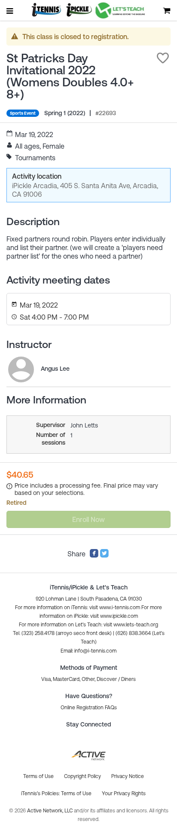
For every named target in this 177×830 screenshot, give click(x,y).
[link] (21, 369)
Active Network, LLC (50, 811)
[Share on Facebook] (94, 555)
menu (10, 10)
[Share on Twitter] (104, 555)
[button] (163, 58)
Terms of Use (76, 793)
